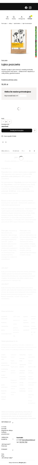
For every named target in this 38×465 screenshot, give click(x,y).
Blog (2, 456)
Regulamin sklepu (7, 430)
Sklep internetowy (17, 462)
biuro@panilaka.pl (28, 440)
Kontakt (3, 429)
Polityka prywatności (5, 433)
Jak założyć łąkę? (7, 458)
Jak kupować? (6, 444)
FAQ (2, 454)
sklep (10, 23)
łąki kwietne (17, 23)
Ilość (2, 118)
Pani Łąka (4, 23)
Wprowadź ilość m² (11, 96)
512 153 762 (23, 442)
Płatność (4, 446)
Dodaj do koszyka (16, 130)
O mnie (3, 427)
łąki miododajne (27, 23)
